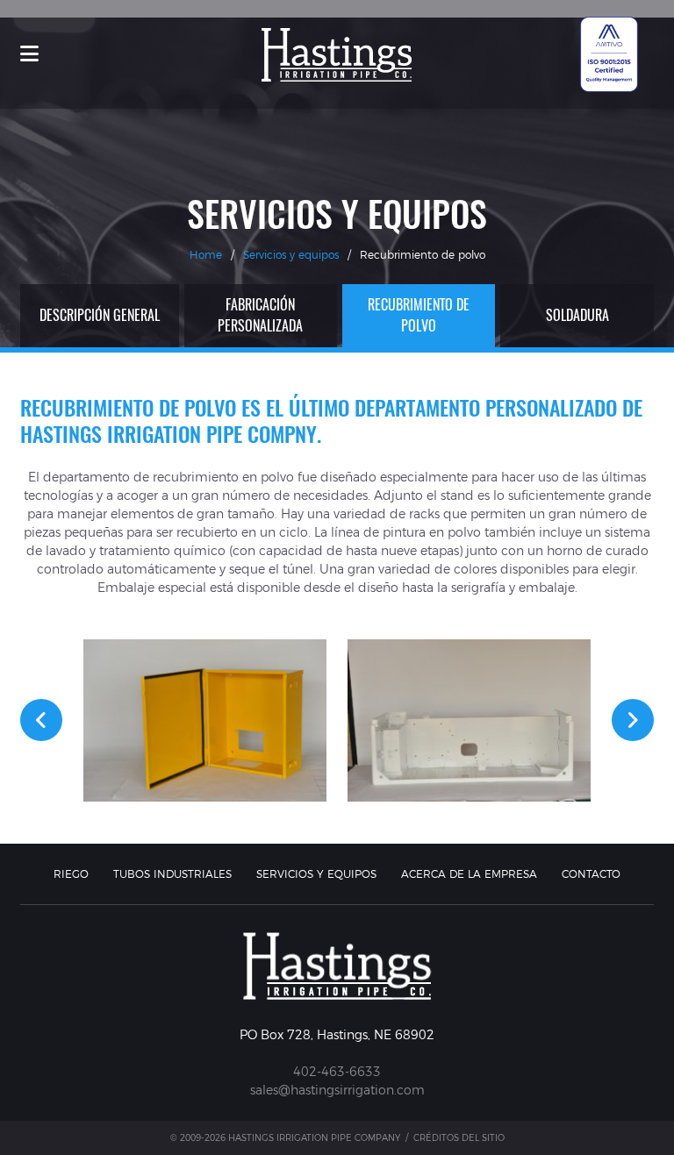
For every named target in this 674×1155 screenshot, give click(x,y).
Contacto (591, 874)
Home (206, 254)
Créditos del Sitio (459, 1138)
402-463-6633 (337, 1072)
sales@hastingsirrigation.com (337, 1090)
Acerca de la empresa (469, 874)
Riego (71, 874)
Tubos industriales (172, 874)
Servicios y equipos (291, 254)
